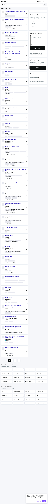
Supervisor (16, 403)
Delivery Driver (17, 391)
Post (39, 1)
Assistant (27, 391)
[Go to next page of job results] (19, 360)
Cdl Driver (4, 399)
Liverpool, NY (39, 369)
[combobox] (37, 37)
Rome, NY (16, 369)
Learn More (39, 501)
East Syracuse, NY (5, 373)
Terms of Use (35, 53)
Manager (33, 23)
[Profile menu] (43, 2)
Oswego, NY (16, 373)
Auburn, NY (27, 369)
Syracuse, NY (4, 369)
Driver (33, 21)
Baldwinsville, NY (28, 373)
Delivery (33, 28)
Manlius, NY (39, 377)
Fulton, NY (27, 377)
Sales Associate (40, 391)
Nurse (38, 395)
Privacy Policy (42, 53)
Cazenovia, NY (40, 381)
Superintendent (5, 403)
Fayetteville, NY (5, 381)
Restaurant (4, 395)
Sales (33, 26)
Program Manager (40, 403)
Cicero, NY (39, 373)
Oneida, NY (4, 377)
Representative (28, 399)
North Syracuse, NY (18, 381)
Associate (4, 391)
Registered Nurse (40, 399)
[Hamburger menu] (46, 1)
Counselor (27, 403)
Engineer (33, 24)
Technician (27, 395)
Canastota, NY (28, 381)
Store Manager (17, 399)
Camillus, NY (16, 377)
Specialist (16, 395)
